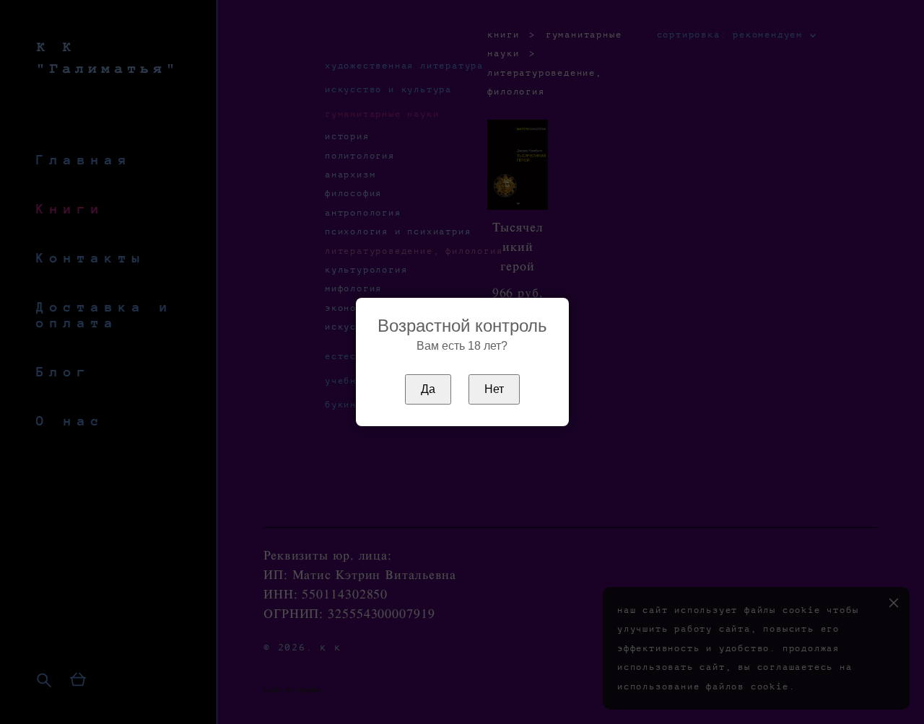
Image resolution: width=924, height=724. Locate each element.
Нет (494, 389)
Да (428, 389)
